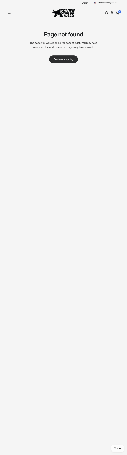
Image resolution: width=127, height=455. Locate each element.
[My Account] (111, 13)
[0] (116, 13)
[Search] (106, 13)
